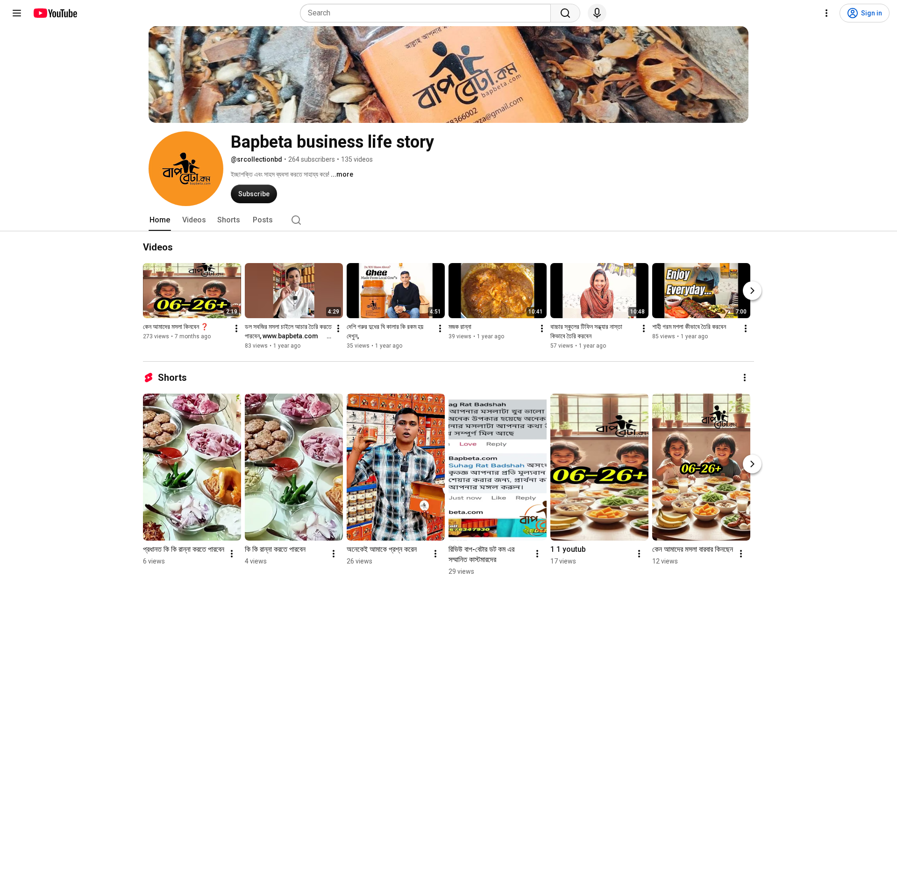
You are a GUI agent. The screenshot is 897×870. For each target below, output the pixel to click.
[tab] (160, 220)
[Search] (565, 13)
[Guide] (16, 13)
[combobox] (428, 13)
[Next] (752, 290)
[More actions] (236, 328)
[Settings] (826, 13)
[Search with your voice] (597, 13)
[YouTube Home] (55, 13)
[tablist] (448, 220)
